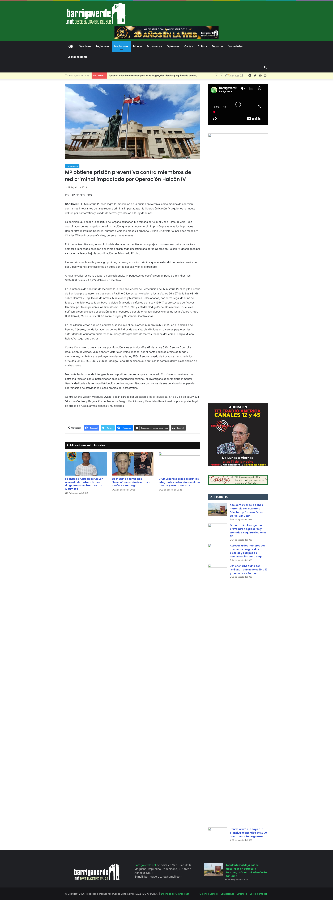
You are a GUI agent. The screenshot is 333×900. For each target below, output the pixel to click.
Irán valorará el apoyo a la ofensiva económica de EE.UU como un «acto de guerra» (248, 832)
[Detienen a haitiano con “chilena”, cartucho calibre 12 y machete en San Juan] (217, 694)
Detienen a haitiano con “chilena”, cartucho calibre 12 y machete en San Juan (248, 569)
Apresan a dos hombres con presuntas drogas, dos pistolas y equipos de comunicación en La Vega (163, 75)
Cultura (202, 46)
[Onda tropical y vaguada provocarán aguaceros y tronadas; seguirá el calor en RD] (217, 530)
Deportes (218, 46)
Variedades (235, 46)
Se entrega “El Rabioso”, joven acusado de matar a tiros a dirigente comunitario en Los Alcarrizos (84, 483)
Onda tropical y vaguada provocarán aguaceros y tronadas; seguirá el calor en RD (248, 531)
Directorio (242, 893)
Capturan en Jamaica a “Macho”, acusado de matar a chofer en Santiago (131, 482)
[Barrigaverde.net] (95, 13)
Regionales (102, 46)
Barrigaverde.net (145, 865)
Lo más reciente (77, 56)
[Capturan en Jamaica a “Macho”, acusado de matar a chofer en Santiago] (132, 464)
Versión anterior (258, 893)
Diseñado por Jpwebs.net (175, 893)
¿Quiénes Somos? (208, 893)
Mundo (137, 46)
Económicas (154, 46)
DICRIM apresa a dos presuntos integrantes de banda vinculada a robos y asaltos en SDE (179, 482)
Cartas (188, 46)
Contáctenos (227, 893)
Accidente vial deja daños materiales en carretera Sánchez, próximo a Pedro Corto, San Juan (246, 510)
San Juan (85, 46)
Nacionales (121, 46)
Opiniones (173, 46)
